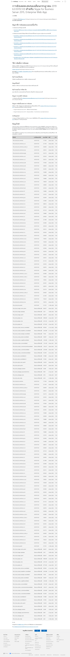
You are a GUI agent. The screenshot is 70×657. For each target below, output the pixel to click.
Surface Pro (5, 636)
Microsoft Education (27, 636)
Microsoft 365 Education (28, 641)
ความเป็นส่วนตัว (37, 654)
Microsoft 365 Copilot (38, 647)
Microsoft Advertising (38, 645)
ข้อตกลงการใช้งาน (42, 654)
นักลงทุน (58, 641)
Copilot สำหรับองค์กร (6, 639)
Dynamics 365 (37, 642)
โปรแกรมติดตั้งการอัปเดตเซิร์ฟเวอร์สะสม (24, 71)
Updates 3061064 (15, 69)
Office (25, 1)
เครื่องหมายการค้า (49, 654)
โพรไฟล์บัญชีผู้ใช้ (17, 636)
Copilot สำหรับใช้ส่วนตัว (7, 641)
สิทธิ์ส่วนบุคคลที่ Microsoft (60, 639)
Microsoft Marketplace (49, 643)
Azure (36, 640)
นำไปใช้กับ (15, 15)
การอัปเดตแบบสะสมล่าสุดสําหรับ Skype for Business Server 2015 (25, 626)
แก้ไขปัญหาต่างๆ (22, 19)
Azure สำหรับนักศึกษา (28, 650)
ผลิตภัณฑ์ (29, 1)
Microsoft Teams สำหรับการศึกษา (29, 639)
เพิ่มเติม (38, 1)
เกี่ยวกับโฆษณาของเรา (56, 654)
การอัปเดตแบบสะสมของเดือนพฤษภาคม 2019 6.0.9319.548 (32, 98)
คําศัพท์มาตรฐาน (21, 624)
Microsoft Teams (37, 649)
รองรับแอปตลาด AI (48, 639)
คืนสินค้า (16, 639)
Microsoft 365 (21, 1)
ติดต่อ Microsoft (31, 654)
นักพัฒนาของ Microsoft (49, 636)
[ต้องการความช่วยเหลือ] (63, 1)
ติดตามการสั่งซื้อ (17, 641)
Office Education (27, 643)
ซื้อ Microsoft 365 (45, 1)
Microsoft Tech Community (49, 641)
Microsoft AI (36, 636)
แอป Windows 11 (6, 646)
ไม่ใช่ (44, 630)
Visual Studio (48, 648)
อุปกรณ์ (34, 1)
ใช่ (37, 630)
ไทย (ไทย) (6, 653)
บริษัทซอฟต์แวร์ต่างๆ (49, 646)
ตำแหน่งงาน (58, 636)
